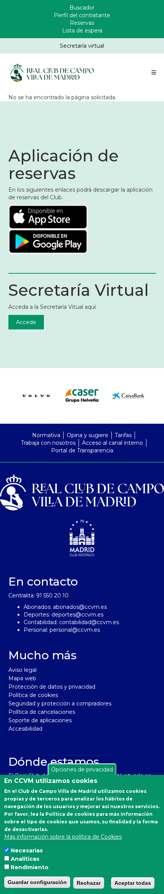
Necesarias (27, 850)
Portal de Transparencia (82, 450)
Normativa (46, 435)
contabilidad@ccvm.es (89, 622)
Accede (26, 322)
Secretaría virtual (82, 45)
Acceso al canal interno (112, 442)
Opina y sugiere (87, 435)
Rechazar (89, 883)
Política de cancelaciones (41, 711)
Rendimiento (29, 867)
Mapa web (22, 678)
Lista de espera (82, 30)
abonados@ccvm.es (80, 607)
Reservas (82, 22)
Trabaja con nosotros (48, 442)
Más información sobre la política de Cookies (63, 836)
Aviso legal (22, 669)
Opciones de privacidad (82, 769)
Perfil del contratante (82, 15)
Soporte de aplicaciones (40, 720)
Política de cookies (33, 695)
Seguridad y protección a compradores (59, 703)
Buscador (82, 7)
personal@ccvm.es (75, 629)
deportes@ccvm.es (77, 614)
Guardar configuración (37, 882)
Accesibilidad (25, 728)
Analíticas (25, 858)
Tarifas (123, 435)
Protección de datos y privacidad (51, 686)
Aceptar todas (132, 883)
